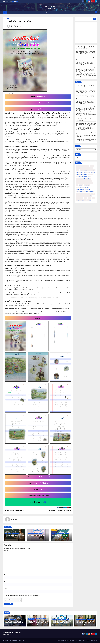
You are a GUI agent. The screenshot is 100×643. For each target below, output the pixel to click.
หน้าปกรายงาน (85, 187)
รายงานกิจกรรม (79, 183)
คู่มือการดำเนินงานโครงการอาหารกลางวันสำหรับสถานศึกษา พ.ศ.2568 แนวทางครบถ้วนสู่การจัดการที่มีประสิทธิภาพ (85, 64)
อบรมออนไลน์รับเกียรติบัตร (88, 191)
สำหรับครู (81, 185)
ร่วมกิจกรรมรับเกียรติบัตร (88, 183)
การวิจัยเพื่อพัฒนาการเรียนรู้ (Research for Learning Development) (59, 536)
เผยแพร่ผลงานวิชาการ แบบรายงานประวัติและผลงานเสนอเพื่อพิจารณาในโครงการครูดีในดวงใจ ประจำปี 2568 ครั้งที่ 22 (85, 52)
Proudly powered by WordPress (8, 640)
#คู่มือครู (20, 26)
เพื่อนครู (27, 12)
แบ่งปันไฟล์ (78, 200)
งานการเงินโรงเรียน (83, 170)
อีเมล (5, 581)
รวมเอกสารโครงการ (88, 180)
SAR (77, 168)
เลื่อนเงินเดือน (92, 193)
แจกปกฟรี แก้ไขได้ (80, 198)
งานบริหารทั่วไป (87, 172)
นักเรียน (33, 12)
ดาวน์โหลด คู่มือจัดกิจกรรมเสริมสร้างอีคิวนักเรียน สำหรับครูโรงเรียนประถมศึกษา (37, 536)
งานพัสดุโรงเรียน (79, 174)
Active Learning (79, 165)
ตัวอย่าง (89, 176)
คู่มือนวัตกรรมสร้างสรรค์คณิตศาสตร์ (14, 510)
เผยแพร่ (78, 193)
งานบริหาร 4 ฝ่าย (80, 172)
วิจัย (39, 12)
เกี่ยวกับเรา (72, 12)
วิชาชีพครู (45, 12)
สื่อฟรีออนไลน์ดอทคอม (50, 6)
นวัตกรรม (89, 178)
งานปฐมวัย (93, 172)
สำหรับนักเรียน (86, 185)
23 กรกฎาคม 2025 (33, 624)
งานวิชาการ (90, 174)
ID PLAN (91, 165)
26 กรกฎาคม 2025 (9, 624)
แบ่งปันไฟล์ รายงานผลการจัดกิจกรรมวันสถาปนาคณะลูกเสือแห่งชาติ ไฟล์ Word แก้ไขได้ (86, 140)
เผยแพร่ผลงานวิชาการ (84, 193)
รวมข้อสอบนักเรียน (80, 180)
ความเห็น (6, 550)
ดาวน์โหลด (57, 12)
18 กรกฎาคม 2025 (80, 624)
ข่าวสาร (20, 12)
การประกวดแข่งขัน (82, 168)
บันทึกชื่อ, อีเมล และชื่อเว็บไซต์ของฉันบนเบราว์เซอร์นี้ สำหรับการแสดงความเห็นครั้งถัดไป (22, 595)
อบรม (51, 12)
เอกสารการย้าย (79, 195)
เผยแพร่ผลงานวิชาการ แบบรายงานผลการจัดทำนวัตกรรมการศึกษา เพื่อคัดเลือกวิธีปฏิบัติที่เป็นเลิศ (85, 58)
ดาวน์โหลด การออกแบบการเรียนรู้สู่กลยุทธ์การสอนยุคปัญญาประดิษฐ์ (14, 536)
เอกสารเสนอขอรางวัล (87, 195)
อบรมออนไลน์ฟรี (79, 191)
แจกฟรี (85, 198)
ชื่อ (5, 574)
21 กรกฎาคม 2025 (56, 624)
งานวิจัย (85, 174)
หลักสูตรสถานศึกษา (80, 189)
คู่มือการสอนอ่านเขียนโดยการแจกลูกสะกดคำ (59, 510)
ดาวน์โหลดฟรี (84, 176)
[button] (93, 12)
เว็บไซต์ (5, 588)
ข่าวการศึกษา (90, 168)
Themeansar (22, 640)
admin (13, 25)
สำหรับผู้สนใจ (79, 187)
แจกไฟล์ (64, 12)
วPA (77, 185)
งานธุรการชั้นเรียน (92, 170)
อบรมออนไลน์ (87, 189)
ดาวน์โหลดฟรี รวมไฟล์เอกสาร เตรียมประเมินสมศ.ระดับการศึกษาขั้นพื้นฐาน (85, 47)
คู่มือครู (8, 18)
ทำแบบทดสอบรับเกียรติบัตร (81, 178)
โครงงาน (89, 200)
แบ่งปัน (93, 198)
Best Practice (86, 165)
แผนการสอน (84, 200)
